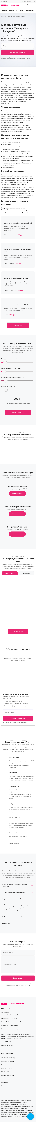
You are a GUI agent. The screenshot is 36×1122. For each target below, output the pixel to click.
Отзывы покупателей (7, 1075)
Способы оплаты (6, 1071)
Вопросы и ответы (6, 1068)
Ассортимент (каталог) (8, 1057)
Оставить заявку (17, 493)
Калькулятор (30, 10)
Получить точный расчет (18, 412)
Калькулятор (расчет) (7, 1061)
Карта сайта (5, 1086)
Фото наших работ (6, 1065)
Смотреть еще (18, 325)
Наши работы (20, 10)
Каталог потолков (8, 10)
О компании (4, 1082)
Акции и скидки (5, 1079)
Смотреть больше (18, 631)
